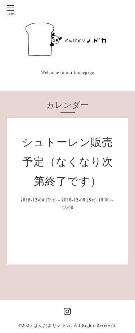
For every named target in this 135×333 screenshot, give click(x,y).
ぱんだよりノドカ (52, 325)
